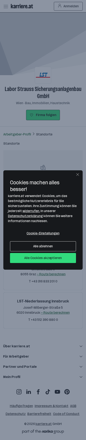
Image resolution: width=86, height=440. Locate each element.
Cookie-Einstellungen (43, 233)
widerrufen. (31, 211)
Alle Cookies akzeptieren (43, 258)
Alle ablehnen (43, 246)
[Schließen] (77, 174)
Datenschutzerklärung (25, 216)
